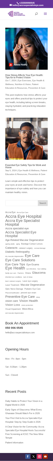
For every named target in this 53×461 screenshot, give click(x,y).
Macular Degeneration (33, 284)
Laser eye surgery (30, 281)
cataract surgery (26, 248)
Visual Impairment (13, 309)
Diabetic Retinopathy (17, 251)
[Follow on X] (33, 456)
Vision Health (28, 301)
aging (18, 244)
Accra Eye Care (22, 212)
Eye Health (15, 268)
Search (42, 203)
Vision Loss (12, 304)
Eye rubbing (42, 269)
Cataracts (11, 247)
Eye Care (32, 256)
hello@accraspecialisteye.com (20, 332)
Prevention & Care (36, 88)
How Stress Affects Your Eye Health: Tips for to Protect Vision (24, 76)
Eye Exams (32, 264)
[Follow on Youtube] (45, 456)
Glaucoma (38, 272)
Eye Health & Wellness (28, 170)
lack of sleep (27, 277)
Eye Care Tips (15, 264)
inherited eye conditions (13, 277)
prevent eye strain (28, 293)
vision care (11, 300)
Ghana (28, 273)
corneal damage (39, 248)
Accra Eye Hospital (23, 216)
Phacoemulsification (12, 293)
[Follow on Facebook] (27, 456)
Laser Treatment (12, 285)
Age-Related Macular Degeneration (24, 240)
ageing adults (10, 244)
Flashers (21, 273)
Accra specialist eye (17, 228)
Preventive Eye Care (20, 296)
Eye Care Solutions (20, 260)
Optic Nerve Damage (14, 289)
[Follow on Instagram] (39, 456)
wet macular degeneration (14, 313)
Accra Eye (10, 212)
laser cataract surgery (13, 281)
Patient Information (14, 442)
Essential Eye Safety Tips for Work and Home (25, 166)
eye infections (31, 269)
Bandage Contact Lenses (32, 244)
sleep (38, 297)
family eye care (10, 273)
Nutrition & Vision (23, 84)
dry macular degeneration (14, 256)
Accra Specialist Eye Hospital (20, 234)
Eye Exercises (24, 80)
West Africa (27, 309)
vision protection (27, 305)
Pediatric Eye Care (32, 289)
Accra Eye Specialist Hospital (22, 222)
